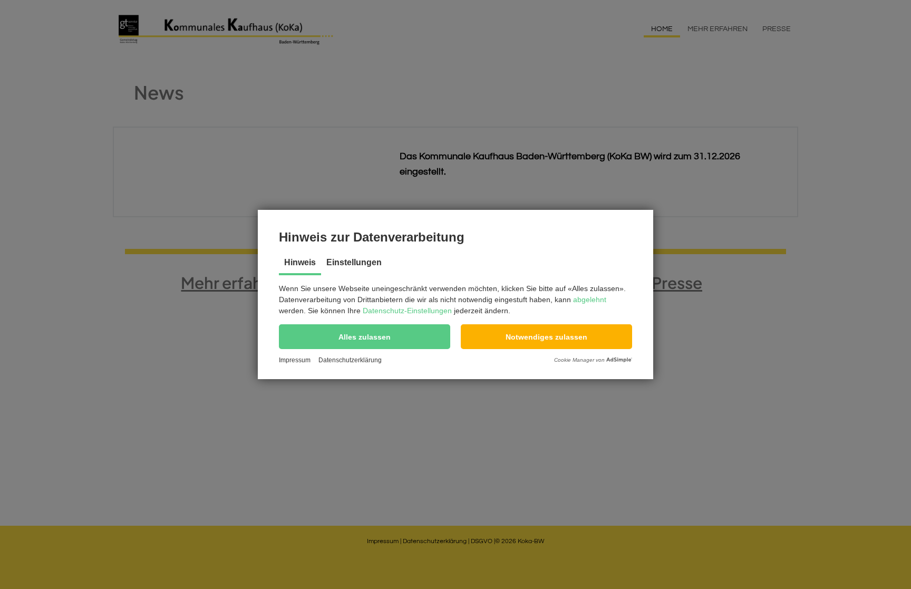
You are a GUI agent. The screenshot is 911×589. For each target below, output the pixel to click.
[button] (364, 336)
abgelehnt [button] (589, 299)
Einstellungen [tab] (354, 262)
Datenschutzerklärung (350, 360)
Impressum (295, 360)
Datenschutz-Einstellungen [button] (407, 310)
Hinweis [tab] (300, 262)
